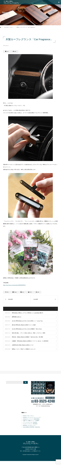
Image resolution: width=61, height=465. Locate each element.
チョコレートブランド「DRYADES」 (30, 423)
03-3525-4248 (26, 451)
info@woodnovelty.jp (45, 406)
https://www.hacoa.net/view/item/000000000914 (14, 285)
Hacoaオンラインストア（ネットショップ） (32, 417)
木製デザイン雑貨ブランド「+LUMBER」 (31, 420)
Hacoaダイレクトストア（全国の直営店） (31, 419)
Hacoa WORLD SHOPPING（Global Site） (32, 427)
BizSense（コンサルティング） (29, 425)
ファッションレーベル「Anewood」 (30, 422)
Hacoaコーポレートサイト (28, 415)
